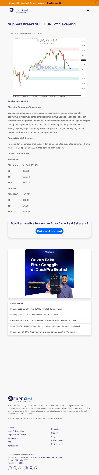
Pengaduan (56, 429)
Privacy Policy (57, 440)
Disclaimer (55, 433)
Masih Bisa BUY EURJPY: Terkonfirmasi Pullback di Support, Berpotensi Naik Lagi (45, 326)
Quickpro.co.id (48, 3)
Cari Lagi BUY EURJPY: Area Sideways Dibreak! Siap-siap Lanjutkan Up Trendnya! (45, 320)
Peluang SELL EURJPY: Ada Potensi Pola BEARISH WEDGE (35, 315)
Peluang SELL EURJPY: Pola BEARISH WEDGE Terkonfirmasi (36, 309)
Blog (53, 436)
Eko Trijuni (40, 33)
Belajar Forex (57, 444)
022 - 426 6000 (21, 460)
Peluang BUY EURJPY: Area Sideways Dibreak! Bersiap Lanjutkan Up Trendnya (43, 332)
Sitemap (11, 427)
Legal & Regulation (16, 431)
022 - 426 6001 (18, 463)
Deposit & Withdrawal (17, 435)
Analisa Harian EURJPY (19, 101)
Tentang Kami (14, 438)
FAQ (9, 442)
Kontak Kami (13, 446)
